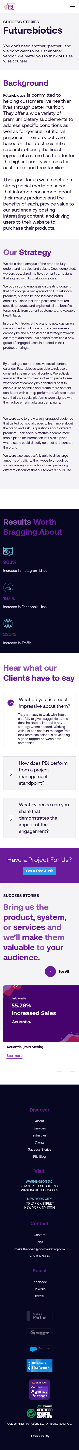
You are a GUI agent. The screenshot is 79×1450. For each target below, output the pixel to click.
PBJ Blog (39, 1156)
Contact (39, 1235)
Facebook (39, 1282)
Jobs (39, 1242)
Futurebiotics (14, 95)
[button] (72, 6)
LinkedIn (39, 1289)
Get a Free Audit (39, 871)
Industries (39, 1135)
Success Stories (39, 1149)
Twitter (39, 1296)
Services (39, 1128)
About (39, 1121)
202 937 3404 (40, 1256)
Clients (39, 1142)
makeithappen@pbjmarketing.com (39, 1249)
